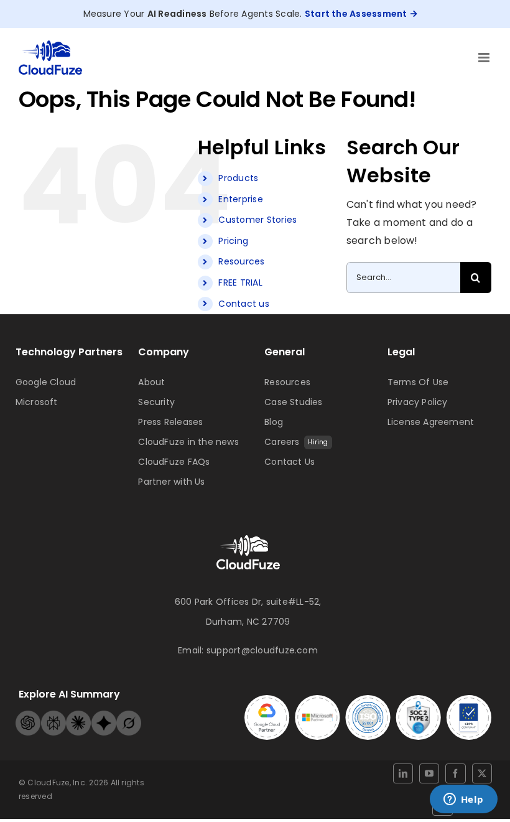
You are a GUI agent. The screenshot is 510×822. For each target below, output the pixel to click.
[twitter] (482, 773)
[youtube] (429, 773)
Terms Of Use (418, 382)
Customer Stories (257, 219)
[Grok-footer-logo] (128, 715)
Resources (241, 261)
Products (238, 178)
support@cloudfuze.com (262, 650)
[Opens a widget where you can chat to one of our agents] (463, 800)
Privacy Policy (417, 402)
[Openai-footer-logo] (28, 715)
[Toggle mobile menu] (484, 57)
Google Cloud (46, 382)
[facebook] (455, 773)
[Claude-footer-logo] (78, 715)
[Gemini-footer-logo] (103, 715)
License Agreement (431, 422)
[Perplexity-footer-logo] (53, 715)
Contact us (243, 303)
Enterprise (240, 199)
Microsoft (37, 402)
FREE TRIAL (240, 282)
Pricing (233, 241)
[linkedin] (403, 773)
